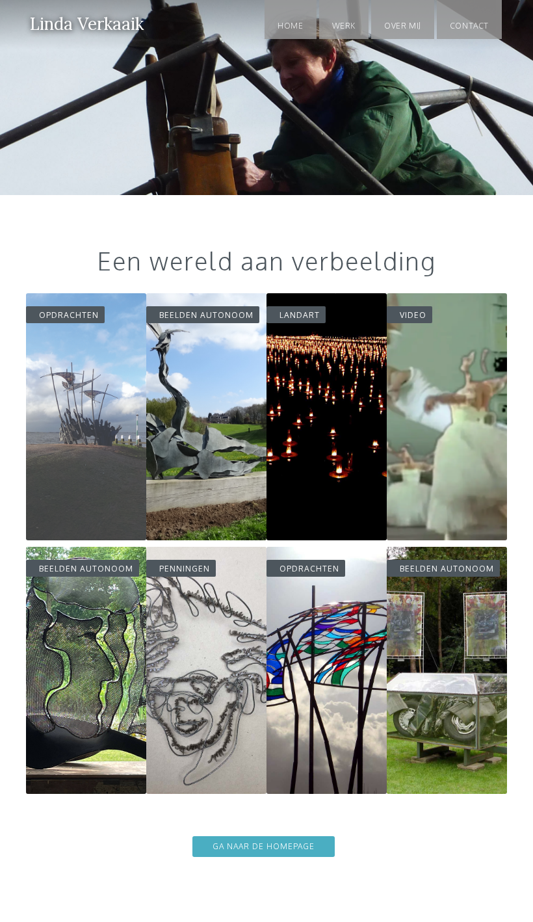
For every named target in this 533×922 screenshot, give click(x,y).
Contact (469, 26)
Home (290, 26)
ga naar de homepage (264, 846)
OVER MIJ (402, 26)
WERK (344, 26)
